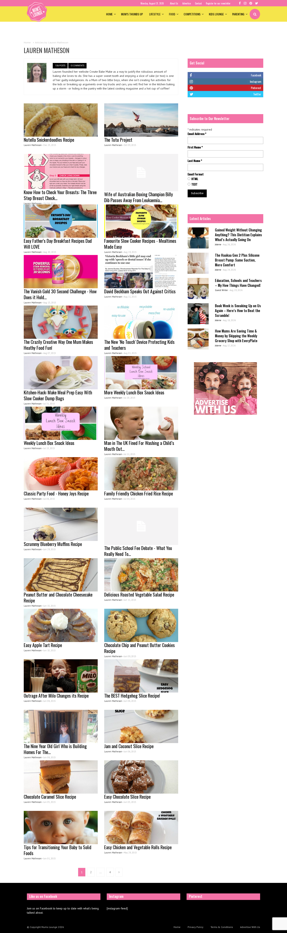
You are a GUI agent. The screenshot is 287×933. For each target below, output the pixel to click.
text (194, 184)
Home (109, 14)
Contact (198, 3)
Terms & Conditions (222, 927)
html (194, 179)
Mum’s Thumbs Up (132, 14)
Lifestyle (155, 14)
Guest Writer (221, 290)
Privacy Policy (195, 927)
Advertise (186, 3)
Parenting (238, 14)
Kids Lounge (216, 14)
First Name (195, 147)
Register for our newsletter (218, 3)
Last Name (195, 161)
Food (172, 14)
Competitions (192, 14)
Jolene (218, 244)
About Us (174, 3)
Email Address (197, 134)
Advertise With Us (250, 927)
